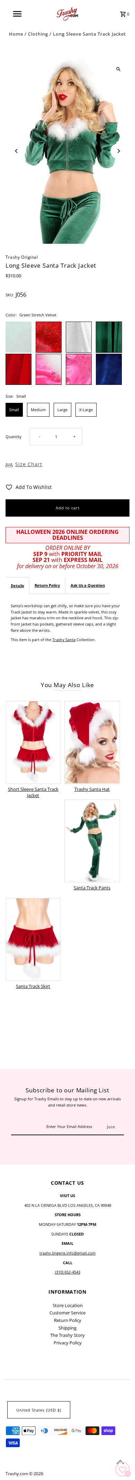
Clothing (38, 34)
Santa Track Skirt (33, 986)
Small (14, 409)
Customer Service (68, 1313)
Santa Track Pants (92, 888)
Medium (38, 409)
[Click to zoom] (118, 69)
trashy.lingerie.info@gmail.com (67, 1253)
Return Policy (47, 585)
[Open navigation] (17, 13)
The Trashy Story (67, 1335)
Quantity (13, 436)
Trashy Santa (63, 639)
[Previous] (17, 151)
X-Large (86, 409)
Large (62, 409)
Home (16, 34)
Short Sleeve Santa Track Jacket (33, 792)
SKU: (10, 294)
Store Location (68, 1305)
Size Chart (28, 464)
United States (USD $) (38, 1410)
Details (17, 585)
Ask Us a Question (88, 585)
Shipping (67, 1328)
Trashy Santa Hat (92, 789)
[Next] (118, 151)
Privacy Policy (68, 1343)
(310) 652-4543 (67, 1272)
